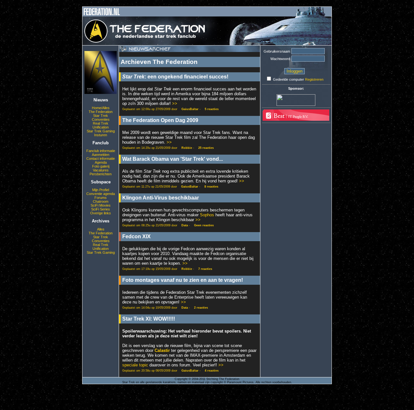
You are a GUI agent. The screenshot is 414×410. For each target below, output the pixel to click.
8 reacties (211, 186)
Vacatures (101, 170)
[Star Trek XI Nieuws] (100, 93)
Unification (101, 127)
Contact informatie (100, 158)
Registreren (314, 79)
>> (174, 103)
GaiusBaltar (190, 109)
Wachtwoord (280, 59)
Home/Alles (101, 108)
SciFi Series (100, 209)
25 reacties (206, 147)
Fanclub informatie (100, 151)
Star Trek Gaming (101, 131)
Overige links (100, 213)
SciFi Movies (101, 205)
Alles (100, 229)
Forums (100, 198)
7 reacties (205, 269)
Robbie (186, 147)
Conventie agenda (100, 194)
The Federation (101, 112)
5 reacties (212, 109)
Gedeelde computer (288, 79)
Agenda (101, 162)
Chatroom (100, 201)
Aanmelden (100, 155)
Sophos (207, 214)
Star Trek (100, 116)
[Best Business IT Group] (296, 119)
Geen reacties (204, 225)
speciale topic (135, 365)
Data (184, 225)
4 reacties (212, 370)
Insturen (100, 135)
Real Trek (100, 123)
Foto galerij (100, 166)
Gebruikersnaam (277, 51)
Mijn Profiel (100, 190)
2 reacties (201, 307)
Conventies (101, 119)
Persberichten (101, 174)
